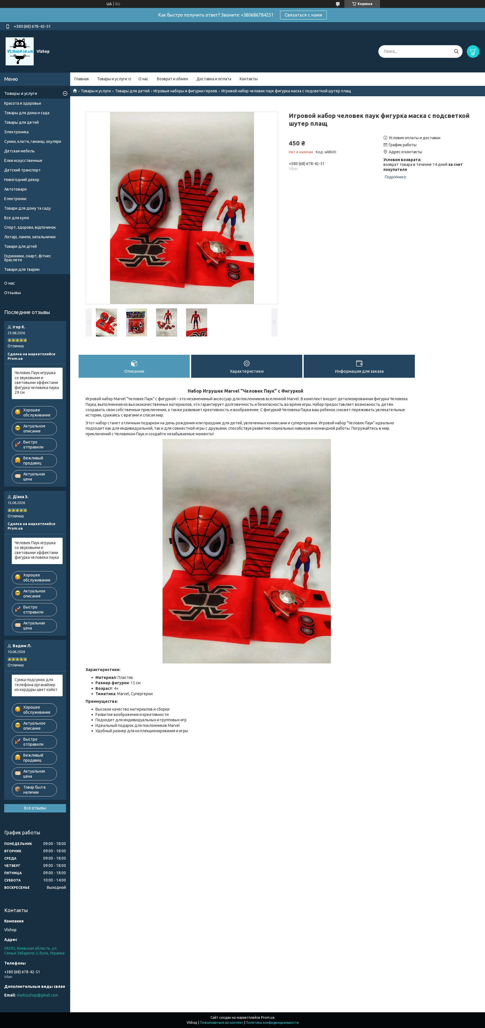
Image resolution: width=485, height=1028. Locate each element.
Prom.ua (267, 1017)
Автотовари (15, 189)
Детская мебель (19, 151)
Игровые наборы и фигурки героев (185, 91)
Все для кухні (16, 218)
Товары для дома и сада (26, 113)
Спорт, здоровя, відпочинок (30, 227)
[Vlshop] (20, 51)
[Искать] (456, 51)
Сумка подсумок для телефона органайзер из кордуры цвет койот (36, 684)
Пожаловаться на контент (221, 1022)
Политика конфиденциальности (272, 1022)
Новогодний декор (21, 179)
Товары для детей (132, 91)
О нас (143, 79)
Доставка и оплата (213, 79)
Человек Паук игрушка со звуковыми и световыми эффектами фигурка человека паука (37, 550)
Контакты (249, 79)
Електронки (15, 198)
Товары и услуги (112, 79)
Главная (81, 79)
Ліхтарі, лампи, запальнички (30, 237)
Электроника (16, 132)
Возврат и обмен (172, 79)
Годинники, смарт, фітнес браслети (27, 258)
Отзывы (12, 292)
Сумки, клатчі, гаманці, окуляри (32, 141)
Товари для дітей (20, 246)
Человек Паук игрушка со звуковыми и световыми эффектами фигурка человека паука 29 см (37, 382)
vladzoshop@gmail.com (37, 995)
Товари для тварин (22, 269)
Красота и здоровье (22, 103)
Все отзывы (35, 808)
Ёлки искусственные (23, 160)
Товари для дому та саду (27, 208)
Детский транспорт (22, 170)
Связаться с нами (303, 14)
